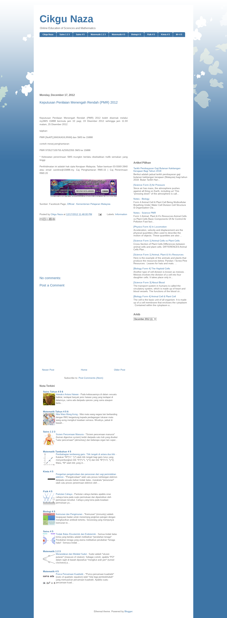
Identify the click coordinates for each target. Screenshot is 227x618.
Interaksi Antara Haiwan (67, 394)
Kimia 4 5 (165, 34)
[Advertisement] (113, 65)
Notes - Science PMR (144, 212)
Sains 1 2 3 (64, 34)
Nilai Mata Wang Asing (67, 414)
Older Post (119, 369)
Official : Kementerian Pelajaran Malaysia (88, 204)
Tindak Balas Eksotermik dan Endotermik (76, 534)
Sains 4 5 (80, 34)
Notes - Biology (141, 198)
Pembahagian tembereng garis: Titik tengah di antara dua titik (86, 454)
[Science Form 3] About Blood (149, 282)
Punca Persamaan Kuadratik (70, 574)
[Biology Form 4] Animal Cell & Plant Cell (154, 296)
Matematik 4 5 (118, 34)
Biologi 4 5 (136, 34)
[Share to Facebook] (50, 219)
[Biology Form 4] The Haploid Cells (151, 268)
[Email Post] (99, 214)
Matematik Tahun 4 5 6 (55, 411)
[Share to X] (47, 219)
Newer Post (48, 369)
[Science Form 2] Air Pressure (149, 185)
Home (84, 369)
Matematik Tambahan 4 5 (57, 451)
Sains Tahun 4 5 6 (53, 391)
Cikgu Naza (66, 18)
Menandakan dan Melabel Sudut (71, 554)
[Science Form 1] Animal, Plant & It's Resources (158, 254)
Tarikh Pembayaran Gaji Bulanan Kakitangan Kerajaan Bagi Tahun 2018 (156, 169)
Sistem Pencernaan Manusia (70, 434)
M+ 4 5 (179, 34)
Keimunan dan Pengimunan (69, 514)
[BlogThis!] (44, 219)
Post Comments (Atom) (91, 378)
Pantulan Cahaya (64, 494)
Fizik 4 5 (151, 34)
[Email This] (41, 219)
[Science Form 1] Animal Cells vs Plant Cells (156, 240)
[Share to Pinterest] (53, 219)
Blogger (128, 611)
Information (121, 214)
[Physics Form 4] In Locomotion (150, 226)
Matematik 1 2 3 (98, 34)
